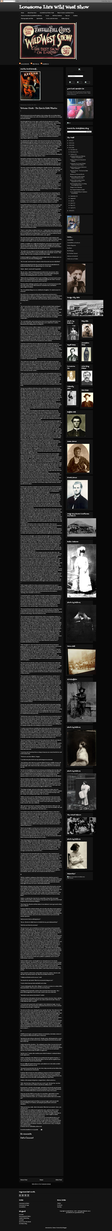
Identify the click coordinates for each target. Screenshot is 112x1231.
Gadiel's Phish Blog (24, 1218)
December (73, 149)
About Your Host (32, 12)
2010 (70, 210)
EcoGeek (21, 1214)
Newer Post (23, 1179)
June (71, 203)
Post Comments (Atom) (45, 1184)
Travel (47, 15)
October (72, 154)
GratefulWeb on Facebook (73, 242)
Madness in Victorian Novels (77, 174)
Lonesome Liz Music (24, 1203)
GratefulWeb (70, 240)
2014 (70, 140)
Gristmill (21, 1220)
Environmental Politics (25, 1216)
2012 (70, 145)
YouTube (59, 1207)
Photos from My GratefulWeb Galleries (31, 15)
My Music (69, 248)
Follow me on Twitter (72, 258)
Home (22, 12)
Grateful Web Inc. (69, 1211)
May (71, 205)
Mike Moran (35, 63)
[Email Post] (41, 1129)
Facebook (59, 1205)
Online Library (65, 18)
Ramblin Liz (45, 63)
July (71, 200)
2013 (70, 143)
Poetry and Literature (52, 18)
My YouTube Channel (72, 253)
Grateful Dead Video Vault (47, 12)
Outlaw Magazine (71, 245)
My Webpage (70, 250)
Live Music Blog (23, 1223)
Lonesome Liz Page (24, 1205)
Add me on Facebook (72, 256)
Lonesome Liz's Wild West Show (54, 7)
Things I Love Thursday (76, 187)
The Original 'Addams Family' (77, 189)
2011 (70, 147)
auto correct (70, 878)
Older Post (59, 1179)
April (71, 207)
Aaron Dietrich (25, 63)
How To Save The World (25, 1221)
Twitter (59, 1203)
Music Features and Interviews (65, 12)
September (73, 196)
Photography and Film (27, 18)
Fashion (75, 15)
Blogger (64, 1227)
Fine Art (67, 15)
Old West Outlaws (57, 15)
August (72, 198)
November (73, 152)
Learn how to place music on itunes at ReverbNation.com (79, 83)
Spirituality (40, 18)
